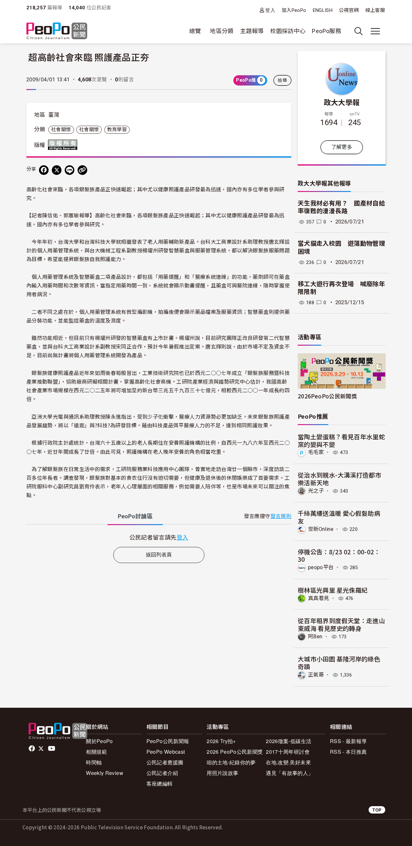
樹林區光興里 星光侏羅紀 (333, 590)
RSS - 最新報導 (348, 741)
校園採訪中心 (287, 31)
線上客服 (375, 10)
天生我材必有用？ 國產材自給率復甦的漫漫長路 (341, 207)
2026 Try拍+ (221, 741)
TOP (376, 810)
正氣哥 (316, 675)
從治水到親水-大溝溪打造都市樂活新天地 (339, 478)
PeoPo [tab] (135, 516)
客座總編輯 (159, 783)
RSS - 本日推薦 (348, 751)
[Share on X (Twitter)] (56, 170)
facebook (32, 748)
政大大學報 (342, 102)
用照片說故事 (222, 773)
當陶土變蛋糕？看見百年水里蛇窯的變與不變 (341, 440)
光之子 (316, 491)
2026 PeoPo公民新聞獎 (235, 751)
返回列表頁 (159, 555)
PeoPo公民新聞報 (167, 741)
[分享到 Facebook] (44, 170)
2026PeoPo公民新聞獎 (327, 396)
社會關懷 (61, 129)
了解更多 (341, 147)
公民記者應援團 (164, 762)
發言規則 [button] (280, 516)
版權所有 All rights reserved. (64, 145)
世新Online (320, 529)
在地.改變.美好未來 (288, 762)
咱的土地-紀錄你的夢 (231, 762)
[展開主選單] (375, 31)
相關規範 (96, 751)
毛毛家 (316, 452)
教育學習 (117, 129)
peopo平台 (321, 567)
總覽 (195, 31)
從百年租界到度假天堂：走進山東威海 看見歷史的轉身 (341, 624)
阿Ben (315, 636)
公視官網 (349, 10)
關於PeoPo (99, 741)
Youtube (52, 748)
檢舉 (282, 80)
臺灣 (54, 115)
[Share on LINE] (69, 170)
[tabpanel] (158, 537)
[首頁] (56, 31)
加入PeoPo (294, 10)
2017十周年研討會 (288, 751)
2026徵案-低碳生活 (288, 741)
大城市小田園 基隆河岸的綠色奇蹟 (339, 662)
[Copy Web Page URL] (82, 170)
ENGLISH (323, 10)
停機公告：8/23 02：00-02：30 (339, 555)
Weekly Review (104, 773)
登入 (270, 10)
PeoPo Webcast (165, 751)
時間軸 (94, 762)
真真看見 (318, 598)
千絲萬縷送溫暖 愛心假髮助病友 (339, 517)
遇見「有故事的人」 (289, 773)
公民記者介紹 (162, 773)
